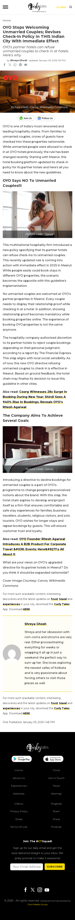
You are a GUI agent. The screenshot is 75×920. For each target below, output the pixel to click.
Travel (56, 785)
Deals (18, 819)
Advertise (19, 793)
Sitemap (56, 793)
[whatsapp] (15, 65)
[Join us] (26, 118)
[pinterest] (20, 65)
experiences (11, 604)
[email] (25, 65)
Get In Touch (56, 778)
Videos (18, 803)
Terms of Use (18, 826)
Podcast (56, 826)
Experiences (19, 785)
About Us (19, 778)
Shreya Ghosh (18, 60)
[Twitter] (32, 890)
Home (7, 20)
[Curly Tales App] (22, 759)
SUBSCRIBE (55, 866)
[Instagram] (40, 890)
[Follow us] (46, 118)
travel (63, 599)
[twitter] (9, 65)
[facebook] (4, 65)
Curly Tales (62, 604)
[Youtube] (47, 889)
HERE (26, 609)
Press (56, 819)
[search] (70, 7)
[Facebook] (25, 890)
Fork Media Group (38, 904)
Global (61, 7)
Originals (56, 803)
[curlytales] (37, 751)
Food (56, 770)
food (54, 599)
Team (56, 811)
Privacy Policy (18, 811)
